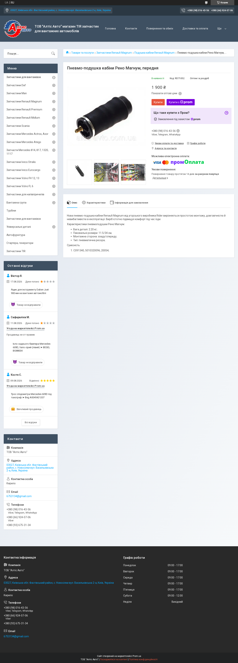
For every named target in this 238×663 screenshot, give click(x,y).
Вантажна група (16, 202)
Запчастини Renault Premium (24, 109)
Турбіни (11, 210)
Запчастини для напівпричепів (25, 194)
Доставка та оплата (195, 28)
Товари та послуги (82, 52)
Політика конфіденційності (143, 659)
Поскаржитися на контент (113, 659)
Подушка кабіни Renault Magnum (154, 52)
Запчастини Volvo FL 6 (20, 186)
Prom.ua (137, 656)
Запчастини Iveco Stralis (21, 161)
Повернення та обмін (159, 28)
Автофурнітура (16, 234)
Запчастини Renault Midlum (23, 117)
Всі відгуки (31, 422)
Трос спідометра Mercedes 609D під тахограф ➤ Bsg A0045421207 (31, 396)
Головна (110, 28)
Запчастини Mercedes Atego (24, 142)
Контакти (131, 28)
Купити (158, 102)
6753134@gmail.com (19, 496)
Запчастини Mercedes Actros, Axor (27, 133)
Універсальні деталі (19, 226)
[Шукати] (53, 53)
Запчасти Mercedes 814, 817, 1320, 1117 (28, 152)
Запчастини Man (17, 93)
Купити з (174, 102)
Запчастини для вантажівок (24, 77)
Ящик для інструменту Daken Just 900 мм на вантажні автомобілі (30, 291)
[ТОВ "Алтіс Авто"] (18, 29)
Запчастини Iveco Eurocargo (23, 169)
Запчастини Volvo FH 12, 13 (23, 178)
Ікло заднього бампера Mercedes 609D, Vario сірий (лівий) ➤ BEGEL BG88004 (31, 347)
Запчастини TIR (16, 251)
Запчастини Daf (16, 85)
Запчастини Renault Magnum (114, 52)
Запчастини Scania (18, 125)
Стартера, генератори (20, 242)
